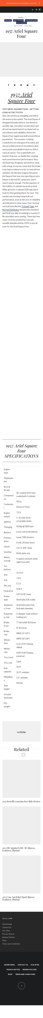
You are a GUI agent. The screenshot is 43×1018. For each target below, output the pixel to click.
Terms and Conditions (11, 944)
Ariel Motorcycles (31, 20)
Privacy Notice (8, 934)
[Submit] (27, 85)
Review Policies (8, 937)
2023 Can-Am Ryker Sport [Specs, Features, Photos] (18, 898)
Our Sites (6, 931)
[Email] (34, 85)
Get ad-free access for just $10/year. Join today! (21, 3)
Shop (4, 940)
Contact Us (6, 927)
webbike (20, 17)
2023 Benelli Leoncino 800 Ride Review (21, 801)
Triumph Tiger (28, 206)
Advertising (7, 924)
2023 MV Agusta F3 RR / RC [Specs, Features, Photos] (18, 849)
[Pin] (21, 85)
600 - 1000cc (18, 20)
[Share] (8, 85)
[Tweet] (15, 85)
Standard (8, 20)
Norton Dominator (10, 209)
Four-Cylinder (21, 23)
